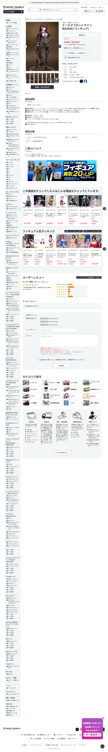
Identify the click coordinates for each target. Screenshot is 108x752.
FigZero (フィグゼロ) (13, 427)
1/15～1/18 (11, 181)
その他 (9, 288)
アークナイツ (11, 58)
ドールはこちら (12, 688)
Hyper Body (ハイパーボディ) (13, 335)
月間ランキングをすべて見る (92, 231)
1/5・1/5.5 (10, 166)
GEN (77, 75)
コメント (29, 335)
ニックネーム (30, 329)
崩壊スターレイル (12, 231)
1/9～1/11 (10, 175)
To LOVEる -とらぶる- (13, 35)
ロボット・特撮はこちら (13, 681)
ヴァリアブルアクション (13, 546)
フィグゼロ (11, 132)
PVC (71, 72)
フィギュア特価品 (12, 22)
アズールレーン (12, 31)
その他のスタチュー (13, 209)
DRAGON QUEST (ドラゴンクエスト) (13, 403)
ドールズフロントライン (13, 72)
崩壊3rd (10, 225)
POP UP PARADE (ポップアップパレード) (13, 347)
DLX (9, 431)
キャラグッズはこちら (13, 694)
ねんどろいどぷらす (13, 612)
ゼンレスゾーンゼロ (13, 45)
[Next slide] (59, 46)
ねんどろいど (11, 87)
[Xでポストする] (81, 81)
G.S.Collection (12, 106)
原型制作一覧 (11, 711)
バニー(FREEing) (12, 97)
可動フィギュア (12, 417)
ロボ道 (9, 429)
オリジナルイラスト (13, 29)
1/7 (9, 171)
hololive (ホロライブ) (13, 248)
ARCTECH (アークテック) (13, 136)
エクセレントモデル (13, 541)
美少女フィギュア (12, 215)
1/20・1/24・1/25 (12, 184)
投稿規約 (43, 360)
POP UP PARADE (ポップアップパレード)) (13, 306)
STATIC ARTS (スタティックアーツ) (13, 387)
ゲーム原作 (11, 119)
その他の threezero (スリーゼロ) (13, 434)
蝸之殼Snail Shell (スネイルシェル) (13, 140)
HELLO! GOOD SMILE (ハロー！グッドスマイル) (13, 310)
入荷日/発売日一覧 (12, 706)
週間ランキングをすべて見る (73, 231)
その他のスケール (12, 188)
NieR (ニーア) (11, 407)
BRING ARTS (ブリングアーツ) (13, 396)
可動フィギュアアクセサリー (13, 667)
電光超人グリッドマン (13, 69)
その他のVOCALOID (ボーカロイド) (13, 263)
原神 (9, 60)
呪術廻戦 (10, 63)
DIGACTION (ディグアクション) (13, 149)
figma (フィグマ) (12, 129)
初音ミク (10, 260)
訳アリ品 (10, 674)
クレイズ (10, 198)
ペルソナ (10, 65)
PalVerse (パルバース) (13, 447)
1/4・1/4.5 (10, 164)
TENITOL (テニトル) (13, 479)
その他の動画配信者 (13, 252)
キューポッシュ (12, 370)
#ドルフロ (28, 93)
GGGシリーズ (11, 520)
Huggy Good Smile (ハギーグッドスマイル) (13, 342)
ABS (75, 72)
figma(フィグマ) (12, 101)
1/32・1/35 (11, 186)
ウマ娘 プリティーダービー (13, 38)
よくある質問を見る (61, 453)
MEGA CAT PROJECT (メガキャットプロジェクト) (13, 527)
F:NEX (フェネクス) (13, 481)
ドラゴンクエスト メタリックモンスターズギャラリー (13, 392)
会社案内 (24, 745)
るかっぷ (10, 89)
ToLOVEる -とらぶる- (13, 564)
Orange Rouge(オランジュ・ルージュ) (13, 108)
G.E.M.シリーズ (12, 534)
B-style (10, 95)
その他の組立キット (13, 200)
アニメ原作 (11, 121)
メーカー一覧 (11, 708)
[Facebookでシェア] (85, 81)
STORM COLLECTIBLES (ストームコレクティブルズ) (13, 144)
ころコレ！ (11, 449)
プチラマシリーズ (12, 536)
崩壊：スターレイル (13, 52)
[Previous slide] (25, 46)
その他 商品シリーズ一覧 (13, 112)
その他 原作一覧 (12, 81)
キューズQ (73, 67)
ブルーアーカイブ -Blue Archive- (12, 41)
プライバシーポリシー (37, 745)
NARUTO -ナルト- (12, 75)
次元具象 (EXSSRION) (13, 134)
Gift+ (9, 103)
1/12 (9, 179)
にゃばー (72, 75)
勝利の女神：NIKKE (13, 33)
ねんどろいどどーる (13, 99)
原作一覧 (10, 715)
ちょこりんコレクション (13, 538)
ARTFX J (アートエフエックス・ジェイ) (13, 365)
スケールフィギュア (13, 314)
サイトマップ (82, 745)
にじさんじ (11, 250)
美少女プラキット (12, 196)
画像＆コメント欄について (41, 282)
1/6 (9, 168)
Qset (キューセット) (13, 339)
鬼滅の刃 (10, 47)
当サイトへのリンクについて (68, 745)
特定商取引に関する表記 (51, 745)
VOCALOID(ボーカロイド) (13, 49)
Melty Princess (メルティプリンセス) (13, 523)
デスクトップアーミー (13, 544)
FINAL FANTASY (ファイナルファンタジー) (13, 400)
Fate (9, 67)
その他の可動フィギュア (13, 155)
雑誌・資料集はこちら (13, 700)
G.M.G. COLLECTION (13, 531)
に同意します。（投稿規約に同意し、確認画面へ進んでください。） (63, 360)
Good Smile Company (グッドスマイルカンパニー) (13, 601)
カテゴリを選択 (9, 12)
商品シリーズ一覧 (12, 713)
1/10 (9, 177)
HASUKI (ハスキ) (12, 152)
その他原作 (11, 123)
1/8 (9, 173)
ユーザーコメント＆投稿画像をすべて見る (88, 277)
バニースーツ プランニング (13, 78)
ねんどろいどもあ (12, 610)
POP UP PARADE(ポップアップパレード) (13, 92)
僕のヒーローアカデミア (13, 55)
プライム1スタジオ (12, 206)
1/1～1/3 (10, 162)
